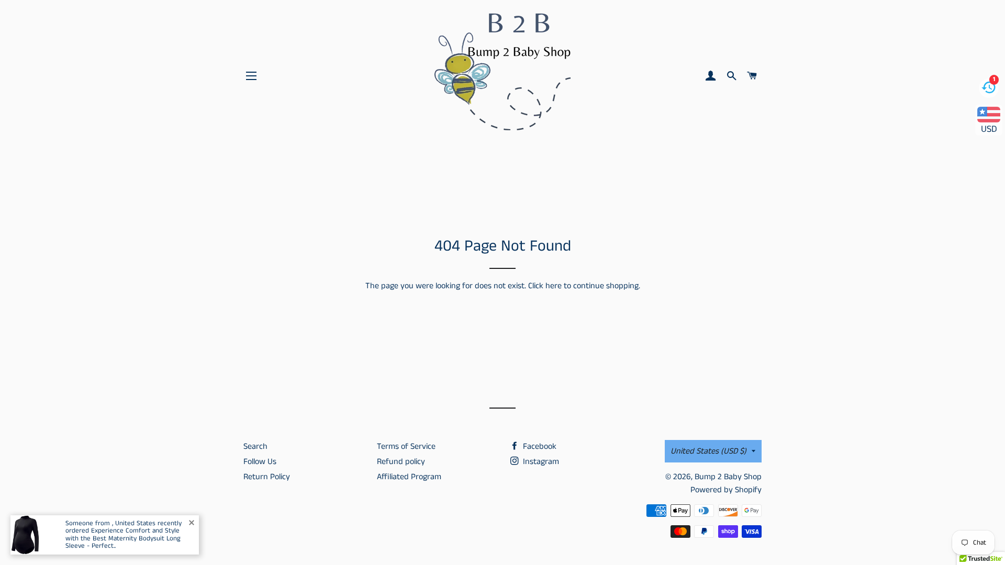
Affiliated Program (409, 477)
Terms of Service (406, 446)
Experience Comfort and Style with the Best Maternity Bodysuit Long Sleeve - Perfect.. (123, 538)
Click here (545, 286)
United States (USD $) (708, 451)
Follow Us (259, 462)
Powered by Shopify (726, 490)
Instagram (540, 462)
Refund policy (401, 462)
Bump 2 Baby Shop (728, 477)
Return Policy (266, 477)
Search (255, 446)
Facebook (538, 446)
